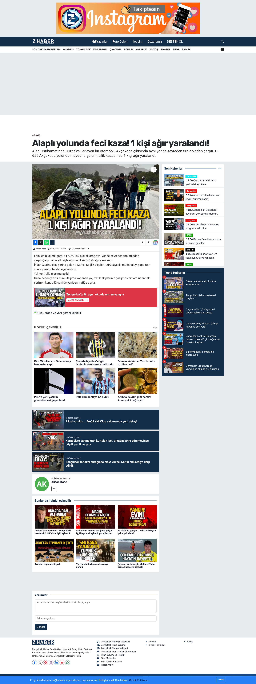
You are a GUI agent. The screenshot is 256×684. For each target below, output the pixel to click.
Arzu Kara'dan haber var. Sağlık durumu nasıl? (202, 197)
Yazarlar (101, 41)
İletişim (137, 41)
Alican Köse (41, 249)
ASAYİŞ (153, 49)
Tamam (221, 680)
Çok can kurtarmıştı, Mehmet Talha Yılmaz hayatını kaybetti (136, 565)
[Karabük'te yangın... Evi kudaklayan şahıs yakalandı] (137, 516)
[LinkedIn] (56, 662)
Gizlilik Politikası (156, 645)
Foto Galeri (119, 41)
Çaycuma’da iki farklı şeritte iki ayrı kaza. (200, 182)
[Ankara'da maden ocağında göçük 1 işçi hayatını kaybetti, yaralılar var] (95, 516)
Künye (190, 641)
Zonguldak (191, 191)
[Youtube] (62, 662)
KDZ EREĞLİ (100, 49)
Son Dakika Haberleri (111, 661)
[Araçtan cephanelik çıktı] (54, 550)
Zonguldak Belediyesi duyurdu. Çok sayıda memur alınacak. (201, 212)
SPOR (176, 49)
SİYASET (165, 49)
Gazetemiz (155, 41)
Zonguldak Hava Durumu (113, 645)
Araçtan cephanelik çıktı (47, 564)
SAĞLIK (186, 49)
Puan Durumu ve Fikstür (112, 655)
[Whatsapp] (67, 662)
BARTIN (128, 49)
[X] (40, 662)
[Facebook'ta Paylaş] (35, 242)
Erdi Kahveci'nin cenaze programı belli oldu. (202, 226)
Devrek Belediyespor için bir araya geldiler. (203, 241)
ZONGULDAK (83, 49)
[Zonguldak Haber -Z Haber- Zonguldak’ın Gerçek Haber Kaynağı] (43, 41)
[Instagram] (51, 662)
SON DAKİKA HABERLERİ (46, 49)
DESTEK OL (175, 41)
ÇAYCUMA (115, 49)
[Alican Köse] (42, 483)
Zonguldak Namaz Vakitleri (114, 648)
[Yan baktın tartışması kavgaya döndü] (95, 550)
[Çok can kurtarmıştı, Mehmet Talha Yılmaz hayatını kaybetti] (137, 550)
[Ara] (222, 41)
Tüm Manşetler (108, 658)
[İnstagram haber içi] (128, 18)
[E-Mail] (53, 488)
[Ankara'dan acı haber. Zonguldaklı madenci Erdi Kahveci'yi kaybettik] (54, 516)
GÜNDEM (68, 49)
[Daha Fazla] (52, 242)
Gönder (41, 626)
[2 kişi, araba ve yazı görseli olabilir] (57, 312)
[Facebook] (34, 662)
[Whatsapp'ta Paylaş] (46, 242)
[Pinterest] (45, 662)
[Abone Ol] (155, 242)
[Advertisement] (128, 92)
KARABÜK (141, 49)
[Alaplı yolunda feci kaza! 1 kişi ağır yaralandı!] (95, 201)
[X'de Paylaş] (40, 242)
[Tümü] (220, 168)
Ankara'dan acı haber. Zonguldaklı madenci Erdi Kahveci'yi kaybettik (53, 532)
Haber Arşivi (107, 665)
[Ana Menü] (222, 49)
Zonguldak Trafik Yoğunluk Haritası (118, 651)
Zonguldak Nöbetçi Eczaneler (115, 641)
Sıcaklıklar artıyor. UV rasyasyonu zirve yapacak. (201, 255)
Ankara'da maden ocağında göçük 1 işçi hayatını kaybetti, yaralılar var (95, 532)
